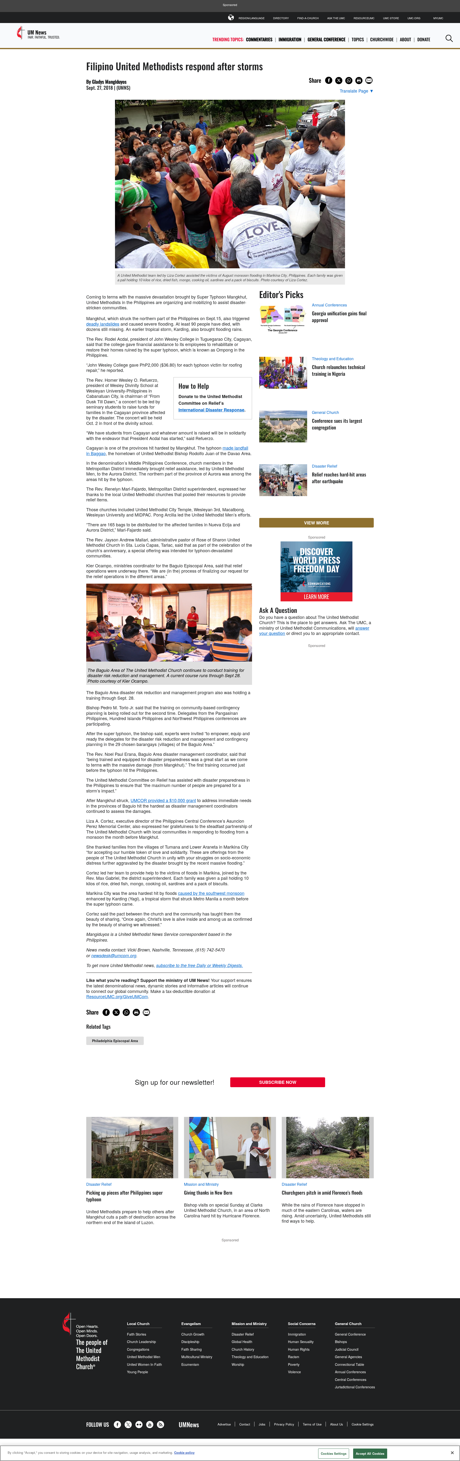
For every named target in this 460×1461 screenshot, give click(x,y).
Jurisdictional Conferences (355, 1387)
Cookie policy (184, 1452)
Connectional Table (349, 1364)
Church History (243, 1349)
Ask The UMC (336, 18)
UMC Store (391, 18)
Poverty (293, 1364)
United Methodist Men (143, 1356)
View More (316, 523)
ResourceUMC (364, 18)
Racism (293, 1356)
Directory (281, 18)
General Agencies (348, 1356)
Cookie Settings (363, 1424)
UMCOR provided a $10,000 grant (163, 800)
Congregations (138, 1349)
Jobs (262, 1424)
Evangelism (191, 1323)
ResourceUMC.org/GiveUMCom (117, 996)
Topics (358, 39)
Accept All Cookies (370, 1453)
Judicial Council (346, 1349)
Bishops (341, 1341)
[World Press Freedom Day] (316, 573)
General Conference (326, 39)
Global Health (242, 1341)
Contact (244, 1424)
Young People (137, 1371)
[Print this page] (358, 80)
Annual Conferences (329, 305)
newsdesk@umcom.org (113, 955)
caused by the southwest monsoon (211, 893)
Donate (423, 39)
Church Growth (192, 1334)
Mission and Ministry (201, 1184)
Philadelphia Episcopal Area (115, 1040)
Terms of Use (312, 1424)
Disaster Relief (324, 466)
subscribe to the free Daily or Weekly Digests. (199, 965)
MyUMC (438, 18)
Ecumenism (190, 1364)
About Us (336, 1424)
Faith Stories (136, 1334)
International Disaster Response (211, 410)
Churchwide (382, 39)
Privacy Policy (284, 1424)
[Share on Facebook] (328, 80)
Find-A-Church (308, 18)
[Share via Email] (369, 80)
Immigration (290, 39)
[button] (449, 38)
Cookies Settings (333, 1453)
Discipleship (190, 1341)
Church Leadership (141, 1341)
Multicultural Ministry (196, 1356)
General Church (325, 412)
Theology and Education (333, 358)
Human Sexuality (301, 1341)
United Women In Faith (144, 1364)
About (405, 39)
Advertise (224, 1424)
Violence (294, 1371)
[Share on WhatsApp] (348, 80)
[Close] (452, 1452)
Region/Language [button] (251, 18)
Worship (238, 1364)
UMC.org (414, 18)
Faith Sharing (191, 1349)
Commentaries (259, 39)
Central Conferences (350, 1379)
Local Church (138, 1323)
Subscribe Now (277, 1082)
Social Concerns (302, 1323)
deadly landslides (102, 324)
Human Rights (299, 1349)
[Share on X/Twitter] (338, 80)
